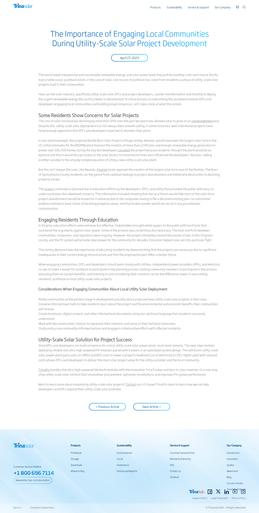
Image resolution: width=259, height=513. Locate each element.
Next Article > (152, 406)
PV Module (76, 453)
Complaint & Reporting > (42, 507)
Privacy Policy (239, 498)
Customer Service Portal (182, 453)
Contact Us (175, 471)
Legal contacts (199, 498)
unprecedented (201, 121)
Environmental (124, 453)
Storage (75, 459)
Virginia (102, 169)
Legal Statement (219, 498)
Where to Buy (77, 471)
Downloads (76, 465)
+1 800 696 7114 (33, 472)
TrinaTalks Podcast (236, 489)
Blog (229, 477)
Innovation (232, 459)
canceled (124, 150)
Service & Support (198, 7)
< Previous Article (107, 406)
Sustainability (174, 7)
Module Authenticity (180, 459)
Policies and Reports (127, 471)
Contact (131, 384)
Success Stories (235, 483)
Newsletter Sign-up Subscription (33, 480)
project (49, 189)
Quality (230, 465)
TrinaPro (44, 369)
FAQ (172, 465)
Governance (123, 465)
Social (120, 459)
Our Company (222, 7)
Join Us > (17, 507)
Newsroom (232, 471)
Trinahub (174, 477)
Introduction (233, 453)
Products (155, 7)
